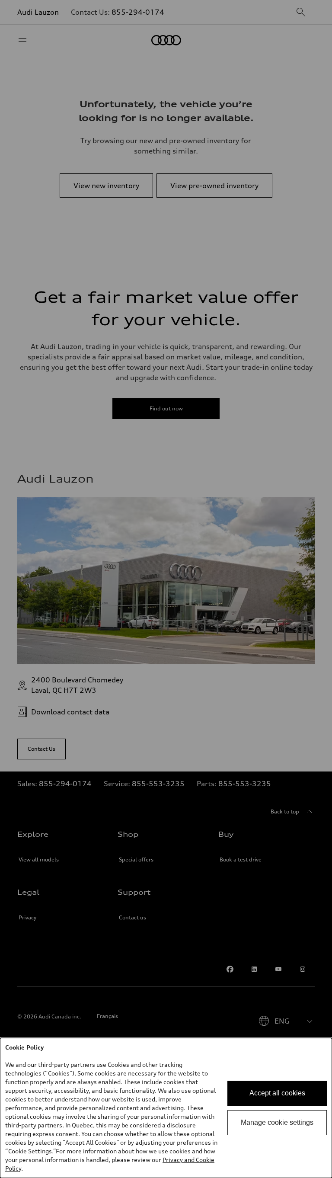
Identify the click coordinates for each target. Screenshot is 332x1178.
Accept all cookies (277, 1093)
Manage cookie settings (277, 1122)
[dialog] (166, 1108)
